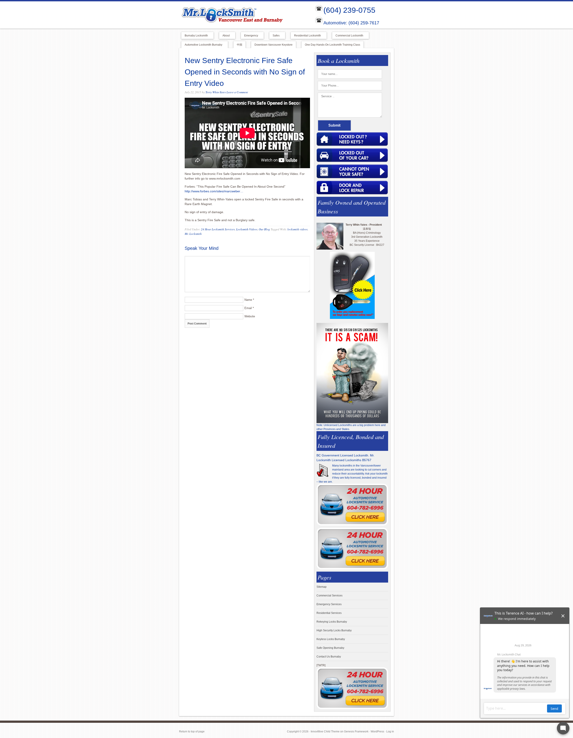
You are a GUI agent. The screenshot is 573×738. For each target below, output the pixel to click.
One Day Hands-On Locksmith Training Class (332, 44)
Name (248, 299)
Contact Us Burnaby (328, 656)
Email (248, 308)
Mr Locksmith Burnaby (243, 14)
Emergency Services (329, 604)
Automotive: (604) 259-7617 (351, 23)
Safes (274, 36)
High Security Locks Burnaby (334, 630)
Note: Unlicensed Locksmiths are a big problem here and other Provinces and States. (351, 427)
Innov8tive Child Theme (325, 731)
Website (249, 316)
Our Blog (264, 229)
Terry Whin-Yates (215, 92)
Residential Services (329, 613)
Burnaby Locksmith (194, 36)
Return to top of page (192, 731)
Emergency (249, 36)
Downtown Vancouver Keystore (273, 44)
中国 (239, 44)
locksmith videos (297, 229)
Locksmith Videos (246, 229)
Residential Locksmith (306, 36)
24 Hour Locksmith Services (218, 229)
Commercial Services (329, 595)
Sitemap (321, 586)
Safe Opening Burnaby (330, 647)
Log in (390, 731)
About (224, 36)
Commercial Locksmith (347, 36)
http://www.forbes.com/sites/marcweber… (214, 191)
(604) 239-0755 (349, 10)
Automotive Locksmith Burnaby (201, 45)
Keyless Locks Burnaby (330, 639)
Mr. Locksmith (193, 234)
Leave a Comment (237, 92)
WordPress (377, 731)
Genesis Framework (356, 731)
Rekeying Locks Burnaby (331, 621)
